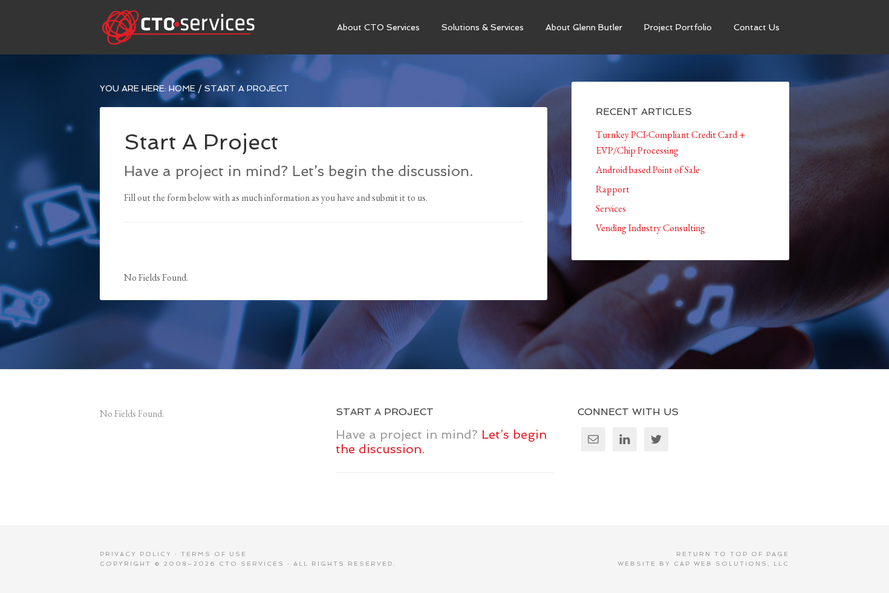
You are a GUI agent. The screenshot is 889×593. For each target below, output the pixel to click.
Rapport (613, 189)
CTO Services (190, 27)
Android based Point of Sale (648, 169)
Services (611, 208)
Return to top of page (732, 554)
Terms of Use (214, 554)
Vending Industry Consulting (650, 227)
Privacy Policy (136, 554)
